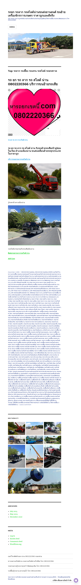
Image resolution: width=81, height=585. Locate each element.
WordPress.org (15, 544)
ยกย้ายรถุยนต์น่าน (16, 295)
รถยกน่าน (56, 309)
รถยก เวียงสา (41, 309)
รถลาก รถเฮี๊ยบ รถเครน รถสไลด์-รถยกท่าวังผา (37, 334)
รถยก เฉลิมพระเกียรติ (31, 309)
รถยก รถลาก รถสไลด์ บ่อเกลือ (19, 303)
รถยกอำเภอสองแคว (42, 326)
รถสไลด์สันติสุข (39, 367)
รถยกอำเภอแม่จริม (13, 330)
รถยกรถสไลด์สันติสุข (25, 317)
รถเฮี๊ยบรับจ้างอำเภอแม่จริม (34, 388)
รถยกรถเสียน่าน (20, 322)
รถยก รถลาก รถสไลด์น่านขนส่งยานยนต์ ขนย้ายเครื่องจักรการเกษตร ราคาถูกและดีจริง (36, 13)
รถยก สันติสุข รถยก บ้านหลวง (16, 309)
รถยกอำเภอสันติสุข (54, 326)
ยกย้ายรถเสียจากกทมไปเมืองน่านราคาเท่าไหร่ (35, 295)
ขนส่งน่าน (14, 280)
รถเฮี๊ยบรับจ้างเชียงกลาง (49, 388)
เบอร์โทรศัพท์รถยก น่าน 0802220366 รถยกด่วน (25, 556)
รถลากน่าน (50, 353)
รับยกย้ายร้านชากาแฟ (33, 394)
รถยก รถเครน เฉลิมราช (45, 307)
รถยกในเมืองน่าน (37, 330)
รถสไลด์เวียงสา (32, 369)
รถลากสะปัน (53, 355)
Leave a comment (25, 404)
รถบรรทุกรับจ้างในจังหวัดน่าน (22, 299)
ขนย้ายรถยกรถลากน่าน (41, 276)
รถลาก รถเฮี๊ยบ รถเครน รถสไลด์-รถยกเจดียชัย (21, 351)
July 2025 (13, 511)
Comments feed (16, 541)
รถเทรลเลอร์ (46, 375)
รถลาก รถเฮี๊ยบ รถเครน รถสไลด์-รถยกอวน (48, 348)
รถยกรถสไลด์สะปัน (13, 317)
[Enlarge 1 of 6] (59, 425)
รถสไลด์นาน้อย (51, 363)
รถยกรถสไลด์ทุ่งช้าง (18, 313)
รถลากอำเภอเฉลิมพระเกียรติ (31, 361)
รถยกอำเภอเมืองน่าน (42, 328)
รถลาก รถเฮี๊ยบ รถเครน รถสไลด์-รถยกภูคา (29, 340)
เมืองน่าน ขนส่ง (18, 400)
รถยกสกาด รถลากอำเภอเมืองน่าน (34, 322)
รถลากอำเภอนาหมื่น (48, 357)
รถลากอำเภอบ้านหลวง (22, 359)
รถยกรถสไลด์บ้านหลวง (17, 315)
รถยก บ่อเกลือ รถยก (18, 301)
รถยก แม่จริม (49, 309)
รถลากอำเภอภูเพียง (44, 359)
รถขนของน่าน (53, 297)
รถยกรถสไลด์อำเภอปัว (38, 317)
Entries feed (14, 539)
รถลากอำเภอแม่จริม (18, 363)
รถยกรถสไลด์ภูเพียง (30, 315)
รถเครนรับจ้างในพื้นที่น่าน (18, 375)
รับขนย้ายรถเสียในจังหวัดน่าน (40, 390)
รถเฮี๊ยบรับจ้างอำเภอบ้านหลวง (19, 384)
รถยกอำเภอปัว (21, 326)
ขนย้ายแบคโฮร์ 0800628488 (27, 278)
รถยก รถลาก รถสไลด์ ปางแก (36, 303)
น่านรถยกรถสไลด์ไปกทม (46, 286)
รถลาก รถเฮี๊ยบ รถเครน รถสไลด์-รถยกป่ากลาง (34, 336)
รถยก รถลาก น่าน (42, 301)
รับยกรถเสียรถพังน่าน (46, 394)
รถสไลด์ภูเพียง (37, 365)
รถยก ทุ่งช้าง (43, 299)
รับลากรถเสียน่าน (16, 396)
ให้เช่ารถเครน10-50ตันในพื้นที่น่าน (40, 402)
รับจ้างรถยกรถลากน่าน (20, 394)
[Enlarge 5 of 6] (59, 447)
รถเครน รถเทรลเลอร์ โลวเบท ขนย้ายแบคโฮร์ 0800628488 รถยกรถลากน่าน (34, 371)
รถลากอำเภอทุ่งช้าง (24, 357)
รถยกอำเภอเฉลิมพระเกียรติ (15, 328)
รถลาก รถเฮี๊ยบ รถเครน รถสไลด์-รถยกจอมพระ (36, 332)
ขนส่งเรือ (19, 280)
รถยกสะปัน (48, 322)
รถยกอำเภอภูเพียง (31, 326)
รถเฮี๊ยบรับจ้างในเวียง (25, 390)
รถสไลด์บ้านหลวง (27, 365)
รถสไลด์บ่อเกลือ (17, 365)
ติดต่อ (19, 253)
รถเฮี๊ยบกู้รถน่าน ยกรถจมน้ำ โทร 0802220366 (24, 571)
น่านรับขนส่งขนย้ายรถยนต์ (22, 288)
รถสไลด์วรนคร (12, 367)
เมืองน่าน (10, 400)
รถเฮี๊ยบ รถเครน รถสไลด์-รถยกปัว (49, 377)
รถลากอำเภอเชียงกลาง (46, 361)
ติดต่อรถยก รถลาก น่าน (37, 280)
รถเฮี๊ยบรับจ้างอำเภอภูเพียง (36, 384)
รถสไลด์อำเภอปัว (49, 367)
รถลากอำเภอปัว (34, 359)
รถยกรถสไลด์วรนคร (42, 315)
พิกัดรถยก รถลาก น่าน (36, 293)
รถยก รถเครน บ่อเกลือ (45, 305)
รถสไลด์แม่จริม (41, 369)
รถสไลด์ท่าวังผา (41, 363)
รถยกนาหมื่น (11, 311)
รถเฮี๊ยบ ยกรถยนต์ (22, 377)
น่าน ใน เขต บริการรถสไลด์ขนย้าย (28, 286)
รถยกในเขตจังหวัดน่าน (25, 330)
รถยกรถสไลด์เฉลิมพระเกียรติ (19, 319)
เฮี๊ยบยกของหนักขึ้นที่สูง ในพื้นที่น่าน (46, 400)
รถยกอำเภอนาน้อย (29, 324)
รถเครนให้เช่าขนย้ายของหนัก (34, 375)
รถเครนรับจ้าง (24, 373)
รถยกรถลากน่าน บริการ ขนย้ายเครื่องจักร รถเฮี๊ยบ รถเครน (32, 311)
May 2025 (14, 514)
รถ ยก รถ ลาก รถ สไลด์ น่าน (40, 297)
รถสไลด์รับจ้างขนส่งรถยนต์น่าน (50, 365)
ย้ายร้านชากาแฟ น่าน (26, 297)
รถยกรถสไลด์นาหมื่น (43, 313)
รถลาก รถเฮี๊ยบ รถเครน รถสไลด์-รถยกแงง (46, 351)
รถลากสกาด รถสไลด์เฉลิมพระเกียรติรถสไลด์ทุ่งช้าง (35, 355)
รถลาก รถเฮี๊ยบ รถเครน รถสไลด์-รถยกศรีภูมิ (24, 344)
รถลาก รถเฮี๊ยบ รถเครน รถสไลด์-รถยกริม (24, 342)
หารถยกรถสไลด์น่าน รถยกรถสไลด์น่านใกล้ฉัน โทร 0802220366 (31, 561)
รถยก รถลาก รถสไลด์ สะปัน (19, 305)
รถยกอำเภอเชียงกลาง (30, 328)
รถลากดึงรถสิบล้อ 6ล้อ (40, 353)
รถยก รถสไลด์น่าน (33, 305)
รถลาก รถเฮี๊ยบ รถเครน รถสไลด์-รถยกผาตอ (32, 338)
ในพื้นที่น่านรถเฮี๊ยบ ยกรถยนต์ (21, 402)
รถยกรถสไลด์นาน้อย (30, 313)
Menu (12, 27)
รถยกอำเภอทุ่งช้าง (18, 324)
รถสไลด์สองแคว (21, 367)
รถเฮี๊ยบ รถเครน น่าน (34, 377)
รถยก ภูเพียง (33, 301)
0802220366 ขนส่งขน (27, 272)
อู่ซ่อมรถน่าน (56, 398)
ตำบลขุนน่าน (26, 280)
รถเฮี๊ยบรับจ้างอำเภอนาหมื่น (37, 382)
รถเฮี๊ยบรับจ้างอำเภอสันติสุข (16, 386)
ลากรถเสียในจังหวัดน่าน (22, 398)
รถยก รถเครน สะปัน (19, 307)
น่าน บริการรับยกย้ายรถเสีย (18, 282)
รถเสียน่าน (14, 377)
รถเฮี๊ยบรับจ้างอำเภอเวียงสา (18, 388)
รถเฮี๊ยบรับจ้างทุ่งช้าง (25, 380)
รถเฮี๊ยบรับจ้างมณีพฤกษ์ (47, 380)
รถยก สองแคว (57, 307)
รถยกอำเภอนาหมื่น (40, 324)
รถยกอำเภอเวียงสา (54, 328)
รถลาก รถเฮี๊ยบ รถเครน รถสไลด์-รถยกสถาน (24, 348)
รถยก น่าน (50, 299)
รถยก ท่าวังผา (35, 299)
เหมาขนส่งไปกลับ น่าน (29, 400)
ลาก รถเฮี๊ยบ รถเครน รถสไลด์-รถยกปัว (32, 396)
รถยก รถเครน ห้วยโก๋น (32, 307)
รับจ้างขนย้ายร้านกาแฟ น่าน (36, 392)
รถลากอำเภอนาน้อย (36, 357)
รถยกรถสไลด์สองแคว (55, 315)
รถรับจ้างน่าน (46, 330)
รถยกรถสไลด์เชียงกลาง (34, 319)
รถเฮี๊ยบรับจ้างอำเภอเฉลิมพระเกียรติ (34, 386)
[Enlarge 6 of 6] (59, 471)
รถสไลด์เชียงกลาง (22, 369)
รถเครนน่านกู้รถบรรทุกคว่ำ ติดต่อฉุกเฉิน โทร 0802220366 (29, 566)
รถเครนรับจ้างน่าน (34, 373)
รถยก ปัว (26, 301)
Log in (12, 536)
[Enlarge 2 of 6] (41, 438)
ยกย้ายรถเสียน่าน (54, 295)
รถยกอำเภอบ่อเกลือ (52, 324)
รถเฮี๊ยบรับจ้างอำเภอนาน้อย (21, 382)
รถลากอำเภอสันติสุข (16, 361)
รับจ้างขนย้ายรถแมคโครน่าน (19, 392)
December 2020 (16, 517)
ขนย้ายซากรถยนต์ (13, 276)
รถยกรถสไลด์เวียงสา (47, 319)
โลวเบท (10, 402)
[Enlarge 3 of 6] (59, 438)
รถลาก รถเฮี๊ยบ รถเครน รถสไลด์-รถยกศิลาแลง (24, 346)
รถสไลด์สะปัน (30, 367)
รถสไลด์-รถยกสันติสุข (30, 363)
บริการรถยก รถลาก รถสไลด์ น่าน (20, 290)
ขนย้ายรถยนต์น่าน (53, 276)
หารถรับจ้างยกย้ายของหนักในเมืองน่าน (41, 398)
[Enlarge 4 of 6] (23, 447)
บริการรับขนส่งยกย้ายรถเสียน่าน (39, 290)
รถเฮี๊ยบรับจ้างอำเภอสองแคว (52, 384)
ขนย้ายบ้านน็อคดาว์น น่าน (26, 276)
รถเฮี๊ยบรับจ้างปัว (36, 380)
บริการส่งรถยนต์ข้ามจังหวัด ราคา (20, 293)
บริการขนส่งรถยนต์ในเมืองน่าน (39, 288)
